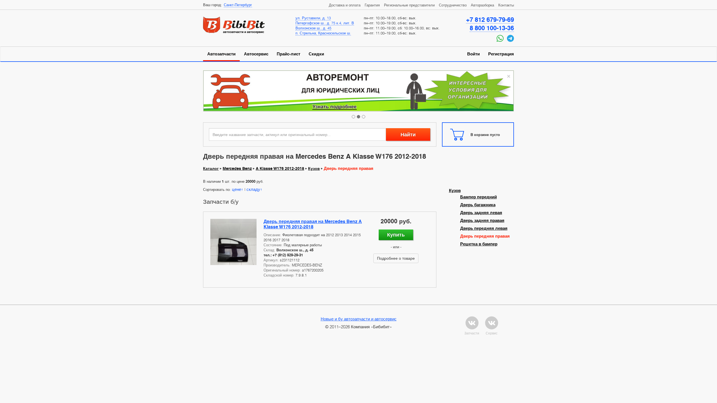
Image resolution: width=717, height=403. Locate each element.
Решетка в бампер (478, 244)
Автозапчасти (221, 54)
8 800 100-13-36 (492, 28)
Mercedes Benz (237, 168)
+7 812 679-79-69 (490, 19)
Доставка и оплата (344, 5)
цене (236, 189)
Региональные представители (409, 5)
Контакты (506, 5)
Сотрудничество (453, 5)
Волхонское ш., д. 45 (313, 28)
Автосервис (256, 54)
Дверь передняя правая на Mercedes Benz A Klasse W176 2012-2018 (313, 224)
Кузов (314, 168)
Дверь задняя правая (482, 220)
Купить (396, 235)
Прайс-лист (288, 54)
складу (253, 189)
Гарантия (372, 5)
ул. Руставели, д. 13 (313, 18)
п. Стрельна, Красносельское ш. (323, 33)
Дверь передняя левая (484, 228)
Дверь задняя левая (481, 212)
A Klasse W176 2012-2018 (280, 168)
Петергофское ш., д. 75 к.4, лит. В (324, 23)
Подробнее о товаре (396, 258)
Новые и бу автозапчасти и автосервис (359, 318)
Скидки (316, 54)
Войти (473, 54)
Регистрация (501, 54)
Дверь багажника (477, 204)
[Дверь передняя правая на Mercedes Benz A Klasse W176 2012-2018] (233, 242)
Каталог (211, 168)
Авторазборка (482, 5)
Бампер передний (478, 197)
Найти (408, 134)
